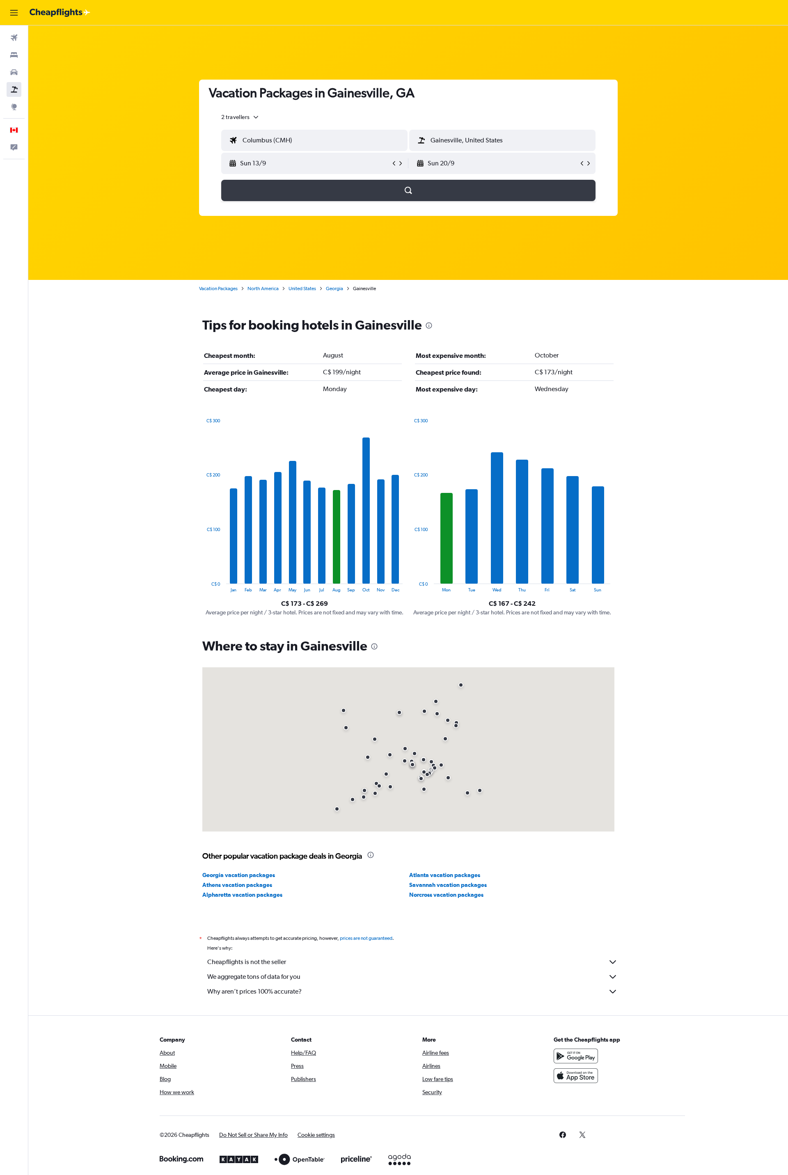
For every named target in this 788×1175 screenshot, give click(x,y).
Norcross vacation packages (446, 894)
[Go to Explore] (14, 106)
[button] (14, 13)
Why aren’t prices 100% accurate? (254, 991)
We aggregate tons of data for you (253, 976)
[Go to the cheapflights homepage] (60, 13)
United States (302, 288)
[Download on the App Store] (576, 1075)
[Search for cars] (14, 72)
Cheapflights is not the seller (246, 962)
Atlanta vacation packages (444, 875)
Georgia (334, 288)
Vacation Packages (218, 288)
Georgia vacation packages (238, 875)
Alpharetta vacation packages (242, 894)
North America (263, 288)
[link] (563, 1135)
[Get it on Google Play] (576, 1056)
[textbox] (314, 140)
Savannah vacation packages (448, 885)
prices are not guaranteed (366, 938)
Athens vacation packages (237, 885)
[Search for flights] (14, 38)
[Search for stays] (14, 55)
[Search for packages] (14, 89)
